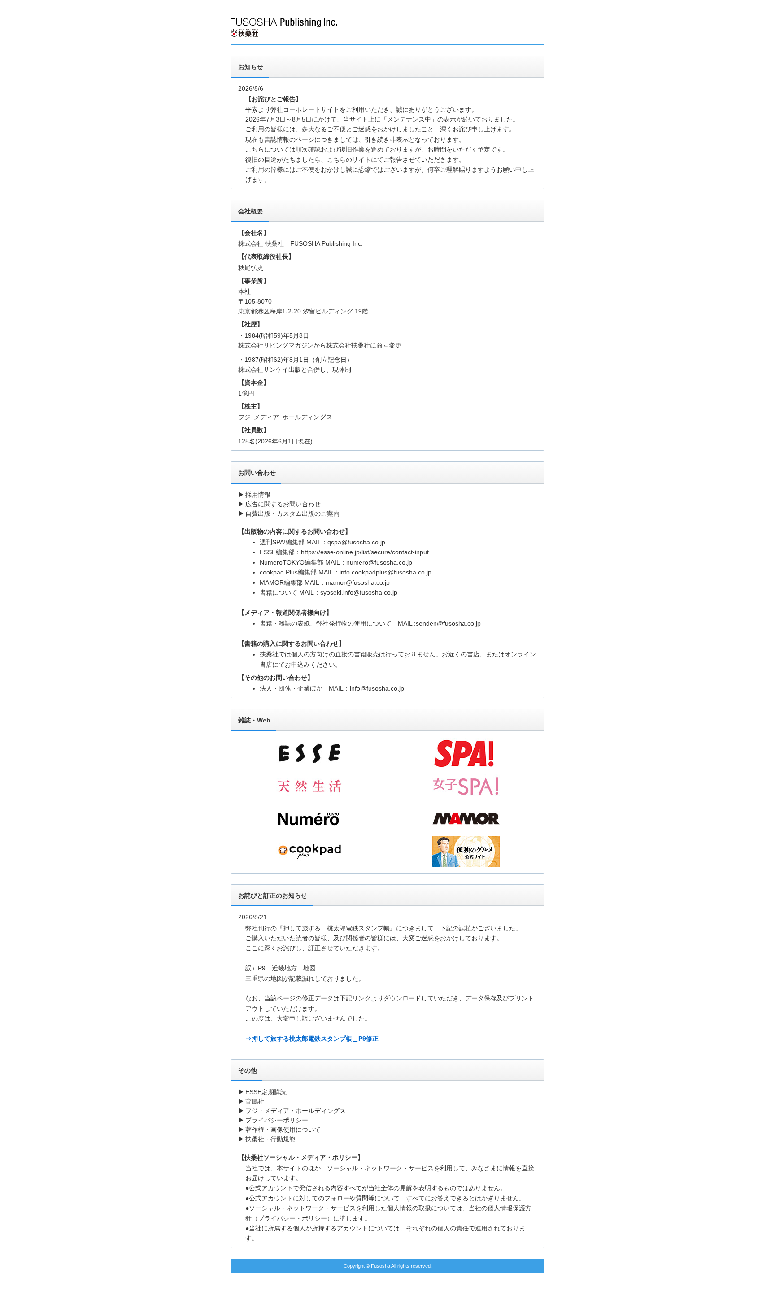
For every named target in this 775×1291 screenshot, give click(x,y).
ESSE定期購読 (266, 1091)
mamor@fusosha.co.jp (358, 582)
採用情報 (257, 494)
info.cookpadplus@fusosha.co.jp (385, 572)
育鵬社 (254, 1101)
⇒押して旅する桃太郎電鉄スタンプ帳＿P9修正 (312, 1038)
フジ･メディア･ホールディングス (285, 417)
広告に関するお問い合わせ (283, 504)
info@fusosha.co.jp (377, 688)
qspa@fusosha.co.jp (356, 542)
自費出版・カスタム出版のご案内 (292, 513)
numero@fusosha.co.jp (379, 562)
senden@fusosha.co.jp (448, 623)
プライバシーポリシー (276, 1120)
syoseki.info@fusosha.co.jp (358, 592)
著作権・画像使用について (283, 1129)
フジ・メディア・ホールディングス (295, 1110)
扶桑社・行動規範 (270, 1139)
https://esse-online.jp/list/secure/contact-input (365, 552)
